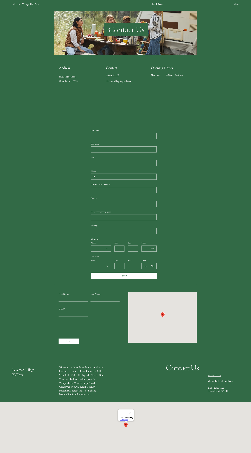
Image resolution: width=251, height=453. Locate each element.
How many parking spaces (101, 211)
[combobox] (101, 249)
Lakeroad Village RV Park (25, 4)
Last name (95, 143)
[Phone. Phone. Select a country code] (96, 176)
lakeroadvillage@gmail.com (118, 81)
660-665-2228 (214, 375)
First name (95, 130)
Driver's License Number (100, 184)
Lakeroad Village (23, 369)
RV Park (17, 374)
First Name (64, 294)
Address (94, 198)
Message (94, 225)
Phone (93, 171)
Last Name (96, 294)
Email (93, 157)
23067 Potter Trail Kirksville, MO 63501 (218, 389)
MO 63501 (73, 81)
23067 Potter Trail (67, 76)
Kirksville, (63, 81)
